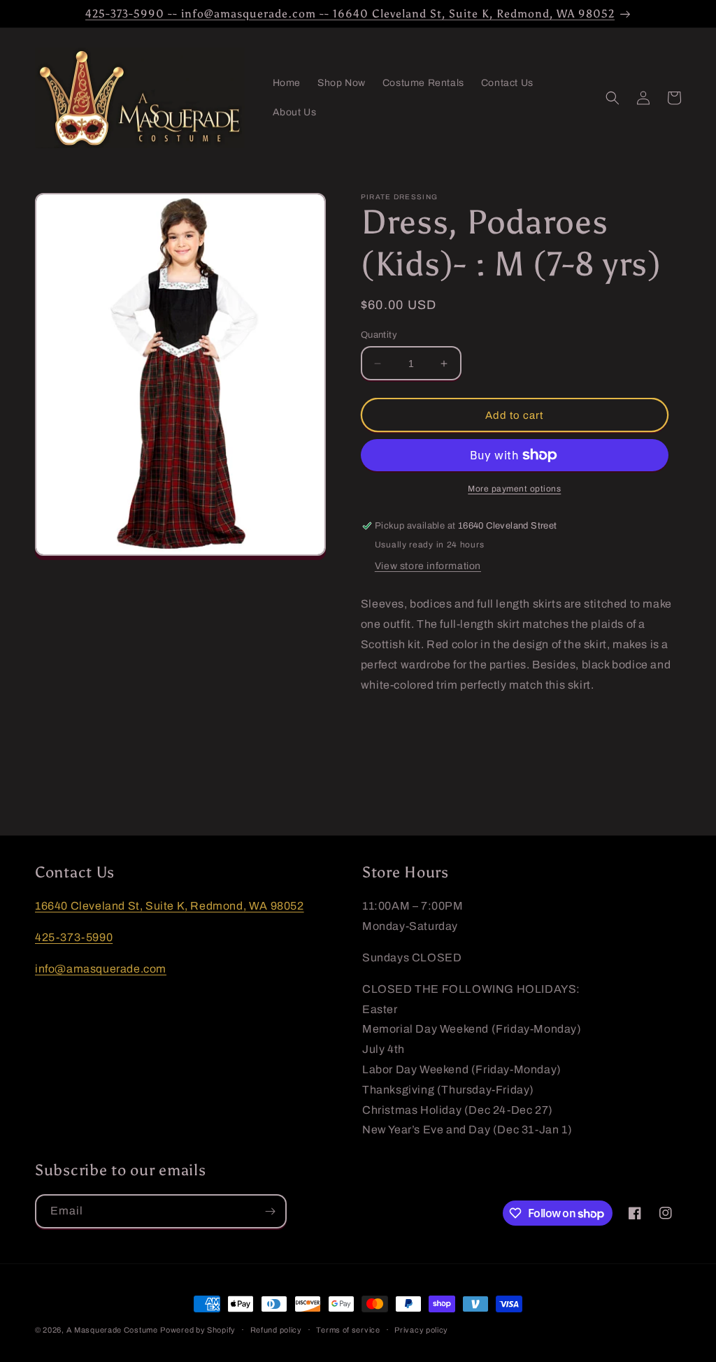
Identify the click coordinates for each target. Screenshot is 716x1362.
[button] (612, 98)
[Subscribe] (270, 1211)
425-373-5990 (74, 937)
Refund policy (276, 1330)
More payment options (514, 489)
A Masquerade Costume (112, 1330)
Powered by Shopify (198, 1330)
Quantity (379, 335)
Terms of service (348, 1330)
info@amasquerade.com (100, 969)
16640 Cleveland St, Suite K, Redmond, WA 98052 (169, 906)
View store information (428, 566)
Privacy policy (421, 1330)
